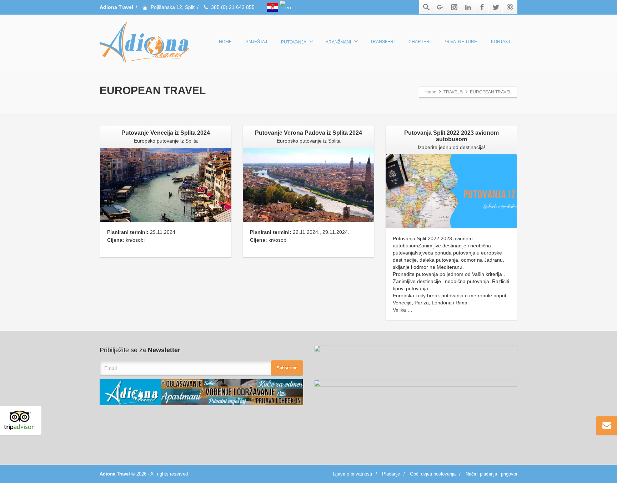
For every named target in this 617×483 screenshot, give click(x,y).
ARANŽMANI (338, 42)
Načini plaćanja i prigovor (491, 474)
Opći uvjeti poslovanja (433, 474)
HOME (225, 41)
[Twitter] (496, 7)
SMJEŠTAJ (256, 41)
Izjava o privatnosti (352, 474)
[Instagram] (454, 7)
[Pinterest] (510, 7)
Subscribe (287, 367)
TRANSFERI (382, 41)
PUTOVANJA (293, 42)
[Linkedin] (468, 7)
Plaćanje (391, 474)
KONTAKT (501, 41)
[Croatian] (273, 7)
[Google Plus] (440, 7)
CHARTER (419, 41)
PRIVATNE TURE (460, 41)
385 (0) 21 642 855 (233, 7)
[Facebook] (482, 7)
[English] (285, 7)
